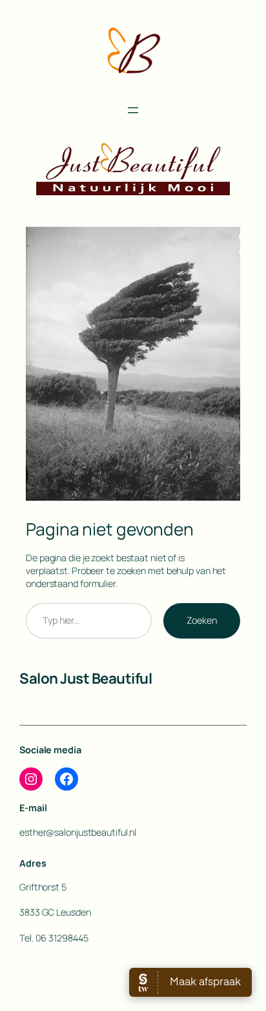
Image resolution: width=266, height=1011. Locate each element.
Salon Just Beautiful (85, 678)
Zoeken (202, 620)
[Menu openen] (133, 110)
